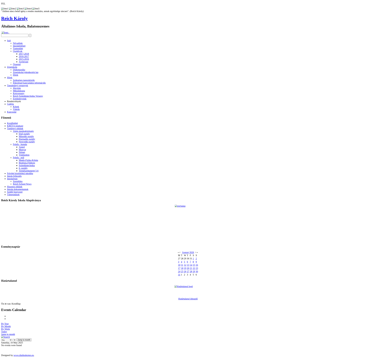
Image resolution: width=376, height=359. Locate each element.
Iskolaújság (12, 178)
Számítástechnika (27, 165)
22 (194, 268)
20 (188, 268)
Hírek (15, 75)
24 (179, 271)
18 (182, 268)
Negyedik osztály (27, 141)
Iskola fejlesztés (14, 176)
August (185, 252)
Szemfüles (17, 181)
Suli (9, 40)
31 (179, 274)
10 (179, 265)
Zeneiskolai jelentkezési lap (25, 72)
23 (197, 268)
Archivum (23, 61)
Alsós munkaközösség (23, 131)
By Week (5, 329)
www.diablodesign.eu (24, 355)
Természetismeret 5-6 (28, 171)
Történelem (24, 155)
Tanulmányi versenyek (17, 85)
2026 (191, 252)
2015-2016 (24, 59)
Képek (16, 106)
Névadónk (18, 43)
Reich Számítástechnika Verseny (28, 96)
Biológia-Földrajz (27, 163)
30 (197, 271)
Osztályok (17, 51)
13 (188, 265)
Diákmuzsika (19, 69)
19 (185, 268)
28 (191, 271)
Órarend (17, 64)
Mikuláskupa (19, 91)
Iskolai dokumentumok (17, 189)
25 (182, 271)
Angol (22, 147)
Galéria (10, 104)
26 (185, 271)
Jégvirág (17, 88)
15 (194, 265)
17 (179, 268)
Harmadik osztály (27, 139)
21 (191, 268)
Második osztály (26, 136)
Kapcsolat (11, 112)
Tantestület (18, 48)
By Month (6, 326)
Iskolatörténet (19, 46)
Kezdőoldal (12, 123)
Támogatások (13, 194)
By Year (5, 323)
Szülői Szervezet (14, 192)
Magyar (22, 149)
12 (185, 265)
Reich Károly (14, 18)
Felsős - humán (20, 144)
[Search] (5, 337)
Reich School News (22, 184)
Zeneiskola (12, 67)
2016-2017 (24, 56)
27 (188, 271)
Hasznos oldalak (14, 186)
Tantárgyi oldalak (15, 128)
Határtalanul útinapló (188, 299)
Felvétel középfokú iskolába (20, 173)
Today (4, 331)
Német (22, 152)
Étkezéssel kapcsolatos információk (29, 83)
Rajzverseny (18, 93)
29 (194, 271)
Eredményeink (19, 98)
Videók (16, 109)
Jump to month (8, 334)
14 (191, 265)
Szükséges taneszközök (24, 80)
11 (182, 265)
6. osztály (23, 168)
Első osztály (24, 134)
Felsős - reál (18, 157)
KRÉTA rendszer (15, 126)
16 (197, 265)
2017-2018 (24, 54)
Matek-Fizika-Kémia (28, 160)
